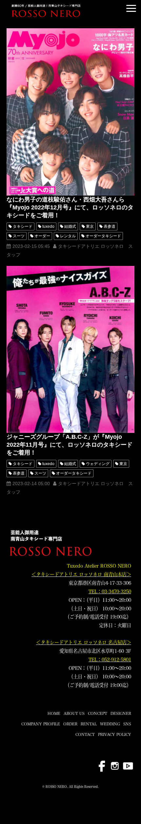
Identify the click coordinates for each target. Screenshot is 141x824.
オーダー (42, 236)
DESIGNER (121, 713)
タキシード (22, 226)
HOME (54, 713)
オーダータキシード (103, 236)
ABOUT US (74, 713)
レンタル (68, 236)
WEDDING (110, 724)
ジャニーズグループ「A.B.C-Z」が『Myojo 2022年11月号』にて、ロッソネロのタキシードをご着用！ (69, 445)
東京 (90, 226)
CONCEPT (97, 713)
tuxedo (48, 226)
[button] (131, 8)
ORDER (70, 724)
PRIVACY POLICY (114, 734)
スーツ (19, 236)
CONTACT (85, 734)
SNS (127, 724)
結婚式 (70, 226)
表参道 (109, 226)
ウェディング (98, 463)
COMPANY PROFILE (40, 724)
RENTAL (89, 724)
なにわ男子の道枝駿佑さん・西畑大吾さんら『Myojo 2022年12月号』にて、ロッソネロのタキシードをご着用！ (70, 207)
